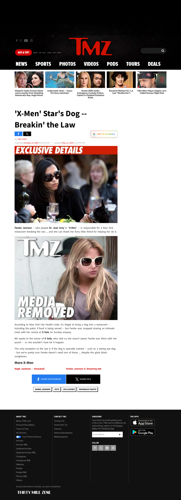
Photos (67, 64)
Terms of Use (22, 429)
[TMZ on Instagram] (31, 40)
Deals (154, 64)
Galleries (20, 464)
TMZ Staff (22, 139)
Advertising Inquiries (63, 433)
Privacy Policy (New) (25, 425)
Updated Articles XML (26, 452)
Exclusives (69, 389)
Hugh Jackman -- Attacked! (30, 368)
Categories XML (23, 460)
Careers (57, 429)
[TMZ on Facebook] (17, 40)
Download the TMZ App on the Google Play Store (143, 432)
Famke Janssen (42, 389)
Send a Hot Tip (60, 425)
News (21, 64)
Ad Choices (21, 433)
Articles (19, 441)
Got (23, 52)
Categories (21, 456)
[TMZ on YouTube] (107, 448)
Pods (112, 64)
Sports (43, 64)
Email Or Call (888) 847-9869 (47, 53)
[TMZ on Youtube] (26, 40)
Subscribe (120, 434)
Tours (133, 64)
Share (50, 379)
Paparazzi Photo (87, 389)
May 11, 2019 (68, 142)
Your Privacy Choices (31, 437)
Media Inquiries (61, 437)
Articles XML (22, 445)
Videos (91, 64)
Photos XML (21, 476)
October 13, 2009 (31, 142)
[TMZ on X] (21, 40)
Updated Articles (23, 448)
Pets (56, 389)
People (19, 468)
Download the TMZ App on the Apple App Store (143, 422)
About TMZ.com (23, 421)
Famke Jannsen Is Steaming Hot (83, 368)
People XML (21, 472)
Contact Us (59, 421)
